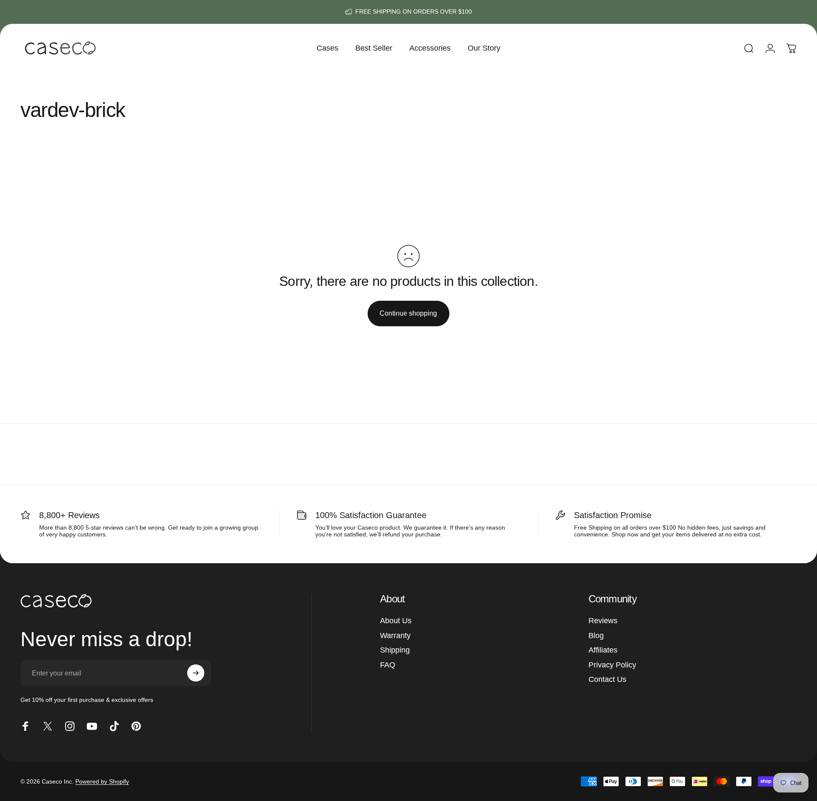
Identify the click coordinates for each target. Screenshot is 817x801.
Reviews (602, 620)
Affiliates (602, 650)
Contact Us (607, 679)
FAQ (387, 665)
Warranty (395, 635)
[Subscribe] (195, 672)
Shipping (395, 650)
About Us (395, 620)
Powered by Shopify (102, 781)
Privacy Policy (612, 665)
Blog (596, 635)
